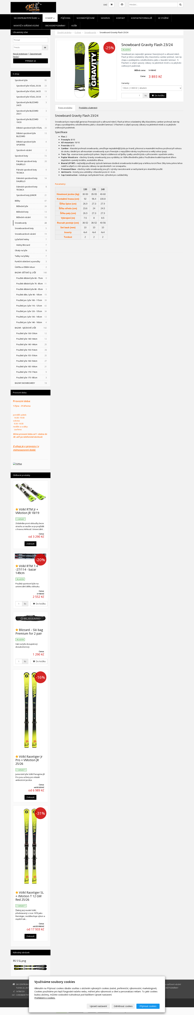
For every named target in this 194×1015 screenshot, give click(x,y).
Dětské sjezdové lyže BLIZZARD (31, 135)
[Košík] (111, 4)
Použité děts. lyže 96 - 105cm (31, 294)
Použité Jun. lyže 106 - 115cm (31, 300)
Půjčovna (65, 18)
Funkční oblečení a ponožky (31, 261)
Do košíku (159, 95)
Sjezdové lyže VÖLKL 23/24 (31, 96)
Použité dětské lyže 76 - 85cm (31, 283)
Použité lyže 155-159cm (31, 355)
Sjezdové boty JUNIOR (31, 195)
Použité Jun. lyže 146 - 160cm (31, 322)
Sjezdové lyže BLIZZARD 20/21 (31, 112)
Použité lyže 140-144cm (31, 338)
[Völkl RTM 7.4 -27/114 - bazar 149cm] (30, 556)
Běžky (31, 200)
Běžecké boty (31, 211)
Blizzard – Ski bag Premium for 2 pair (29, 631)
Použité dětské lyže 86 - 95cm (31, 289)
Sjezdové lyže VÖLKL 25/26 (31, 85)
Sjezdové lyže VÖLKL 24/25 (31, 91)
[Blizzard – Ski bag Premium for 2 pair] (30, 618)
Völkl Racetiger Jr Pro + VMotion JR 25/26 (28, 760)
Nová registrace (20, 53)
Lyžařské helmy (31, 239)
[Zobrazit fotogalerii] (30, 967)
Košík (74, 25)
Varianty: (125, 83)
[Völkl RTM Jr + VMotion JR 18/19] (30, 492)
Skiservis (105, 18)
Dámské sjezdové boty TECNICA (31, 188)
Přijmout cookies (148, 1006)
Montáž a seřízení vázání (26, 25)
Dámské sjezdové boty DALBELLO (31, 180)
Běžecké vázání (31, 217)
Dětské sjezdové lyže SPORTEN (31, 143)
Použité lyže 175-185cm (31, 377)
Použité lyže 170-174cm (31, 372)
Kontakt (120, 18)
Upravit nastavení (98, 1006)
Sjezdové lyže (31, 80)
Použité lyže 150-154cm (31, 349)
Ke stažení (163, 18)
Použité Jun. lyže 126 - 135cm (31, 311)
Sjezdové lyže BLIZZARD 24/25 (31, 104)
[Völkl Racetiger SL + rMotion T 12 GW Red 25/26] (30, 846)
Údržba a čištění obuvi (31, 267)
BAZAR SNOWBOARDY (31, 383)
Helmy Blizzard (31, 245)
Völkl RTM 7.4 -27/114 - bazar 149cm (26, 569)
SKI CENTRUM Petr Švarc (26, 18)
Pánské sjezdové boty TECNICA (31, 171)
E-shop (49, 18)
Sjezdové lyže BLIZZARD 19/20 (31, 121)
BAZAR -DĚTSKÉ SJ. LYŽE (31, 272)
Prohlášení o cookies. (44, 997)
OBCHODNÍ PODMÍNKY (55, 25)
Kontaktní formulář (141, 18)
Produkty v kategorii (88, 107)
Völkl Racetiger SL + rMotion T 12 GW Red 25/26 (29, 896)
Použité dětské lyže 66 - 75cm (31, 278)
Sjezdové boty (31, 155)
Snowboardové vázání (31, 234)
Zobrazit (30, 543)
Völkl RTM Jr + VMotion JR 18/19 (27, 511)
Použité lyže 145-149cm (31, 344)
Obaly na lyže (31, 250)
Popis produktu (65, 107)
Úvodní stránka (64, 32)
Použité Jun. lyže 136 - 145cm (31, 316)
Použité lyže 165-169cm (31, 366)
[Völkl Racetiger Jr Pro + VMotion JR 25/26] (30, 710)
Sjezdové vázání (31, 150)
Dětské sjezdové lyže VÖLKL (31, 127)
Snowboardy (90, 32)
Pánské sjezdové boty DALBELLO (31, 163)
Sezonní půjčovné (86, 18)
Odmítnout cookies (123, 1006)
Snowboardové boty (31, 228)
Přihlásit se (30, 60)
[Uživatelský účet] (122, 4)
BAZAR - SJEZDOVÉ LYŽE (31, 327)
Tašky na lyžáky (31, 256)
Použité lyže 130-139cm (31, 333)
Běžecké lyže (31, 206)
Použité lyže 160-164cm (31, 361)
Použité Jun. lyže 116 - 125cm (31, 305)
